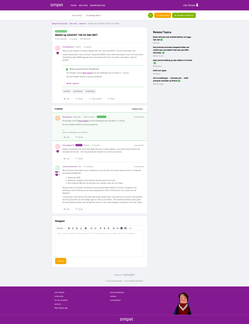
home (74, 5)
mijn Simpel (189, 5)
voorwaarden (115, 300)
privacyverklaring (117, 292)
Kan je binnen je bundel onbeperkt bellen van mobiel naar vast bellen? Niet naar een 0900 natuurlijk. (171, 50)
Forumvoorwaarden (114, 281)
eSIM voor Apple (159, 70)
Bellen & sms (158, 56)
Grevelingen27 (68, 47)
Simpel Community (59, 23)
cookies (113, 296)
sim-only (83, 5)
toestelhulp (77, 91)
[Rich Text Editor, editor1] (99, 244)
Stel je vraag (158, 84)
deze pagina (87, 72)
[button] (162, 15)
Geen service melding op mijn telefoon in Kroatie (172, 60)
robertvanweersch (69, 166)
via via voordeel (60, 300)
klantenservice (97, 5)
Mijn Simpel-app (61, 308)
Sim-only (73, 23)
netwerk (67, 91)
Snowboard (67, 117)
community (58, 296)
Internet (82, 23)
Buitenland (157, 66)
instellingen (90, 91)
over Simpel (59, 292)
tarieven (57, 304)
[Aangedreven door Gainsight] (124, 276)
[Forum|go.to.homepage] (60, 15)
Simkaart (156, 74)
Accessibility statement (133, 281)
